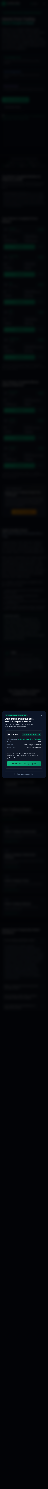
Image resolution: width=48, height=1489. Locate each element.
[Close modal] (41, 715)
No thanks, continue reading (24, 774)
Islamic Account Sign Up (22, 764)
